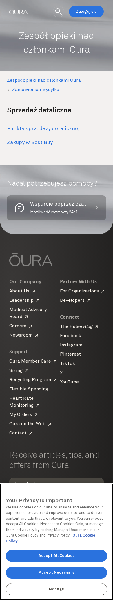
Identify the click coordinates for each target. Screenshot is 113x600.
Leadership (21, 300)
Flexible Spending (28, 389)
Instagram (71, 345)
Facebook (70, 336)
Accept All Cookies (56, 556)
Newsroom (20, 335)
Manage (56, 589)
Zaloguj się (86, 12)
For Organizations (79, 291)
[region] (56, 541)
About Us (19, 291)
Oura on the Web (27, 424)
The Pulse (76, 326)
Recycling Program (30, 380)
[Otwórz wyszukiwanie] (58, 11)
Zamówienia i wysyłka (35, 90)
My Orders (20, 414)
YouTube (69, 382)
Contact (18, 433)
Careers (17, 326)
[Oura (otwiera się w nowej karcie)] (18, 11)
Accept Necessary (56, 572)
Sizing (16, 370)
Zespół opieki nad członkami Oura (44, 80)
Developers (72, 300)
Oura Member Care (30, 361)
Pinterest (70, 354)
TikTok (67, 363)
